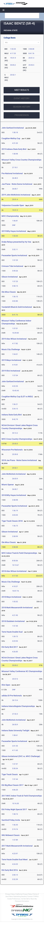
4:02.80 (15, 301)
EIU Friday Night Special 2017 (14, 809)
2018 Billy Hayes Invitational (14, 495)
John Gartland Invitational (13, 128)
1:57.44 (15, 779)
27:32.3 (15, 714)
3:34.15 (15, 409)
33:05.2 (13, 65)
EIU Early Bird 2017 (10, 647)
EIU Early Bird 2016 (10, 870)
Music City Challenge (11, 349)
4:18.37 (15, 586)
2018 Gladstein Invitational (13, 621)
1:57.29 (15, 260)
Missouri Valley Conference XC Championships (22, 671)
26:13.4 (15, 700)
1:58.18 (15, 132)
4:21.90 (15, 615)
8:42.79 (15, 419)
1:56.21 (15, 404)
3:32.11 (15, 249)
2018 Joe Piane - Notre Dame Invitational (19, 460)
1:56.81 (15, 221)
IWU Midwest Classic (11, 835)
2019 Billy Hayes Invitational (14, 231)
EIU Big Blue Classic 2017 (12, 785)
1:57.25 (15, 281)
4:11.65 (15, 750)
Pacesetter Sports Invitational (14, 255)
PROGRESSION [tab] (22, 115)
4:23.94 (15, 641)
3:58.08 (31, 49)
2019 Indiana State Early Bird (14, 149)
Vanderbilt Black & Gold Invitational (17, 307)
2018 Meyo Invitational (11, 597)
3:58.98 (15, 500)
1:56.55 (15, 825)
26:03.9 (15, 479)
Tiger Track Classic (10, 774)
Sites (10, 896)
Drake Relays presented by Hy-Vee (16, 242)
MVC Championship (10, 216)
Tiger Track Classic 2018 (12, 521)
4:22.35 (15, 386)
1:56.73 (15, 526)
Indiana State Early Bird (12, 415)
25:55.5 (31, 65)
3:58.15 (15, 286)
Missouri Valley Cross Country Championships (21, 160)
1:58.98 (15, 154)
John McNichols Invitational (14, 474)
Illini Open (6, 685)
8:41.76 (31, 53)
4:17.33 (13, 53)
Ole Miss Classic (9, 292)
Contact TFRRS (32, 896)
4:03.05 (15, 515)
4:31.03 (15, 143)
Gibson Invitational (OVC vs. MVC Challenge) (21, 756)
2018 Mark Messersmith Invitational (17, 607)
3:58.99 (15, 536)
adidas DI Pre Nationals (12, 695)
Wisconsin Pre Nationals (12, 450)
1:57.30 (15, 626)
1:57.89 (15, 840)
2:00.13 (15, 875)
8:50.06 (15, 561)
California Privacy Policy (24, 894)
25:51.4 (31, 58)
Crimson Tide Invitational (12, 266)
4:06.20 (15, 790)
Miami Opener (8, 484)
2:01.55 (15, 746)
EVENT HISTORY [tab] (21, 98)
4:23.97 (15, 854)
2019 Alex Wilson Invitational (14, 339)
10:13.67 (15, 565)
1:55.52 (15, 602)
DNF (13, 225)
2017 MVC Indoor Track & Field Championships (22, 796)
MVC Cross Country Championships (17, 439)
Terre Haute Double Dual (12, 632)
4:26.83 (15, 652)
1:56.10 (15, 297)
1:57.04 (15, 375)
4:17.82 (15, 343)
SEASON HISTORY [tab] (21, 106)
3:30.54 (15, 768)
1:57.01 (15, 328)
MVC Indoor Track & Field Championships (19, 553)
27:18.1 (15, 167)
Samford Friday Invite (11, 820)
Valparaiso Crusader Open (13, 205)
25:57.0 (15, 679)
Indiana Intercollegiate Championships (18, 706)
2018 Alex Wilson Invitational (14, 571)
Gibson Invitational (10, 277)
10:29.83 (15, 333)
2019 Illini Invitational (11, 371)
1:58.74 (15, 814)
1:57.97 (15, 764)
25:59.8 (15, 454)
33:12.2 (15, 433)
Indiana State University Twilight (15, 730)
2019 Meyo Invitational (11, 360)
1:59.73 (15, 636)
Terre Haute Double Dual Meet (15, 859)
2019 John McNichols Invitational (16, 195)
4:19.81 (15, 365)
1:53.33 (13, 49)
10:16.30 (15, 803)
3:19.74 (15, 829)
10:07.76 (15, 591)
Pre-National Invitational (12, 173)
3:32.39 (15, 879)
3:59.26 (15, 271)
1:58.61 (15, 735)
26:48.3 (15, 178)
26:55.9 (15, 725)
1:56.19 (15, 511)
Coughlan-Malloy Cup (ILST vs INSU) (17, 396)
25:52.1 (13, 75)
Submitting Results (20, 896)
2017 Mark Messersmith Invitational (17, 846)
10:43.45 (15, 391)
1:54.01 (15, 354)
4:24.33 (15, 864)
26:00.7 (15, 189)
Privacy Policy (10, 894)
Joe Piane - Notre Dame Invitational (17, 184)
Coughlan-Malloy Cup (11, 138)
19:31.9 (13, 58)
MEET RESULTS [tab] (21, 90)
